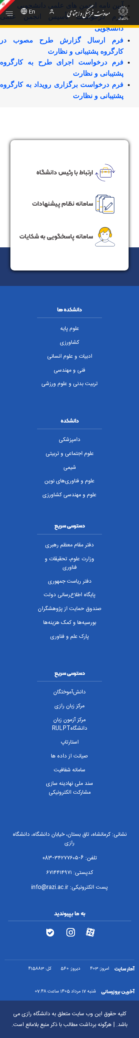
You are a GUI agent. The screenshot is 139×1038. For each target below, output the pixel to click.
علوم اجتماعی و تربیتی (70, 454)
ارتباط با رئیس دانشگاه (64, 171)
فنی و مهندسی (69, 370)
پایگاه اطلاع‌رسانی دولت (69, 595)
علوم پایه (69, 329)
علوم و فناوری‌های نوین (69, 481)
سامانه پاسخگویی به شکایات (56, 236)
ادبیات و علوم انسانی (69, 356)
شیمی (69, 467)
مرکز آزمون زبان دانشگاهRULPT (69, 724)
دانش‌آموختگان (69, 692)
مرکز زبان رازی (69, 706)
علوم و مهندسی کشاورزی (69, 495)
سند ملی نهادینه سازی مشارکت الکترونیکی (69, 788)
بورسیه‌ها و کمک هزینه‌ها (69, 623)
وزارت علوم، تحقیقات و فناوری (69, 563)
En (32, 12)
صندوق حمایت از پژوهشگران (70, 609)
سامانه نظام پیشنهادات (62, 203)
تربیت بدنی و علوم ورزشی (69, 384)
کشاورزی (69, 342)
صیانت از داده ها (69, 756)
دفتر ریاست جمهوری (70, 581)
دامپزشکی (69, 440)
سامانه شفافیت (69, 770)
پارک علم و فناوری (69, 636)
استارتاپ (70, 742)
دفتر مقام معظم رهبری (69, 545)
